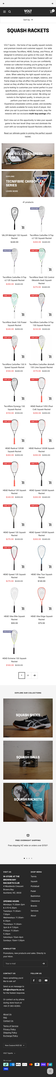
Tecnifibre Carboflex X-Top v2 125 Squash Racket (14, 278)
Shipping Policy (10, 1032)
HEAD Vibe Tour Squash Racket (41, 575)
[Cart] (51, 11)
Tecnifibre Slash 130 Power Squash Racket (14, 323)
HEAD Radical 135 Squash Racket (14, 491)
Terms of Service (10, 1026)
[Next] (34, 675)
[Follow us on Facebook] (34, 980)
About (33, 915)
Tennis (33, 876)
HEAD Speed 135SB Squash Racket (41, 533)
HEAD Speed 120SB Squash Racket (41, 491)
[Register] (43, 963)
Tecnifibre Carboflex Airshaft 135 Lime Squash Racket (41, 365)
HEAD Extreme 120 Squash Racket (14, 659)
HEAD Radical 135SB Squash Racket (14, 449)
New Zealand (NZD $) (13, 1045)
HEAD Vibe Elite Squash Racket (14, 617)
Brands (34, 906)
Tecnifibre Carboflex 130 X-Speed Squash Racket (14, 365)
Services (34, 911)
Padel (33, 891)
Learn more (45, 3)
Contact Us (8, 1021)
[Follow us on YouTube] (46, 980)
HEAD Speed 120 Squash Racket (14, 533)
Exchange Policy (10, 1036)
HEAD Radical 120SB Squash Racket (41, 449)
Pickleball (35, 886)
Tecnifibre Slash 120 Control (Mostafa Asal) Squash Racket (41, 280)
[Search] (9, 11)
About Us (7, 1014)
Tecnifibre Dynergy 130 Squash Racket (14, 407)
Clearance (35, 901)
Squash (34, 881)
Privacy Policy (9, 1029)
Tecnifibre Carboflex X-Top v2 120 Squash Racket (42, 236)
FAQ (5, 1017)
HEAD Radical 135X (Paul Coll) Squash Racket (41, 407)
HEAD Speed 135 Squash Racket (14, 575)
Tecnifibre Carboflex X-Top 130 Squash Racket (42, 323)
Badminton (35, 896)
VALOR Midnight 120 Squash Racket (14, 236)
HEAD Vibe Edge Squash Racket (42, 617)
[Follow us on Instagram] (40, 980)
